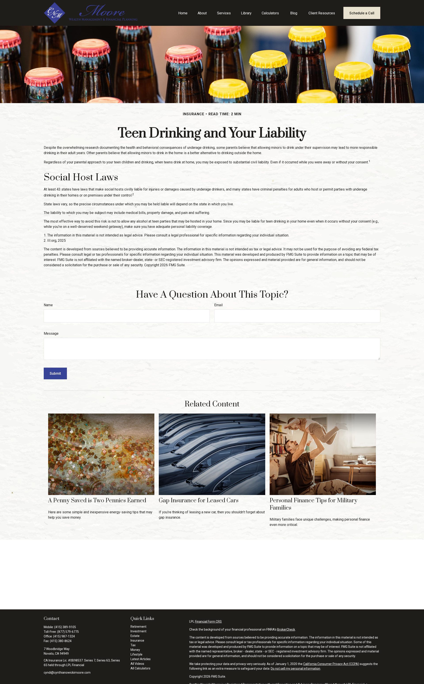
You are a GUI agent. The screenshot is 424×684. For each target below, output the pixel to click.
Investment (138, 631)
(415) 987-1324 (64, 636)
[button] (182, 13)
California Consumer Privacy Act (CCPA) (331, 664)
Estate (135, 636)
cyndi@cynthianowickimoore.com (67, 672)
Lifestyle (136, 654)
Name (48, 305)
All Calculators (140, 668)
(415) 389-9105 (65, 627)
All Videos (137, 663)
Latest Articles (141, 659)
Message (51, 333)
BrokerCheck (286, 629)
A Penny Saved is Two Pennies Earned (97, 500)
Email (218, 305)
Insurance (137, 640)
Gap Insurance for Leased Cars (198, 500)
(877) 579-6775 (68, 631)
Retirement (138, 626)
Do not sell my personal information (295, 668)
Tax (133, 645)
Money (135, 650)
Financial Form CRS (208, 621)
